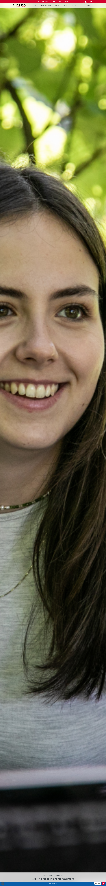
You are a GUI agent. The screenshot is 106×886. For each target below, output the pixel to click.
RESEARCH (57, 5)
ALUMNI (59, 1)
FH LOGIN (66, 1)
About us (73, 5)
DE (89, 1)
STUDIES (34, 5)
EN (91, 1)
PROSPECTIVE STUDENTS (43, 1)
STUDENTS (53, 1)
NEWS (65, 5)
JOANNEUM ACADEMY (45, 5)
